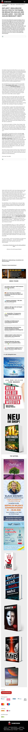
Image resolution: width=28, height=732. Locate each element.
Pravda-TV (7, 296)
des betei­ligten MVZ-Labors (11, 85)
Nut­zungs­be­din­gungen (16, 728)
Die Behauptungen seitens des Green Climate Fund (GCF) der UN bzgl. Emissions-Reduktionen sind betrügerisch (14, 328)
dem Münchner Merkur (15, 86)
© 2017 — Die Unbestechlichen (10, 727)
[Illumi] (14, 618)
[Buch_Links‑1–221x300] (11, 561)
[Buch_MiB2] (14, 649)
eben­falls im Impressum (7, 138)
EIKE (5, 323)
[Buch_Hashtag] (14, 587)
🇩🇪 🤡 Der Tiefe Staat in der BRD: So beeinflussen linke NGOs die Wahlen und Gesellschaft (14, 294)
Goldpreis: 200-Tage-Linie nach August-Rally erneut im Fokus (13, 307)
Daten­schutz (6, 728)
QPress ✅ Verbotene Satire (10, 289)
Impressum (21, 727)
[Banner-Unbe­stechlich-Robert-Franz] (14, 469)
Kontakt (21, 729)
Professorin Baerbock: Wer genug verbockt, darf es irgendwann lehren (12, 342)
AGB (23, 728)
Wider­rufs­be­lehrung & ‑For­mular (11, 729)
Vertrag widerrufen (6, 692)
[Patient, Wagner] (14, 393)
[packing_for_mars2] (14, 675)
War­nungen (18, 215)
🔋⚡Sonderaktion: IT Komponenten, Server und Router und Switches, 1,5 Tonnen (13, 314)
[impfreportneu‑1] (14, 535)
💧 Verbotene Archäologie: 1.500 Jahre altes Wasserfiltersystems (13, 301)
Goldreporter (7, 309)
